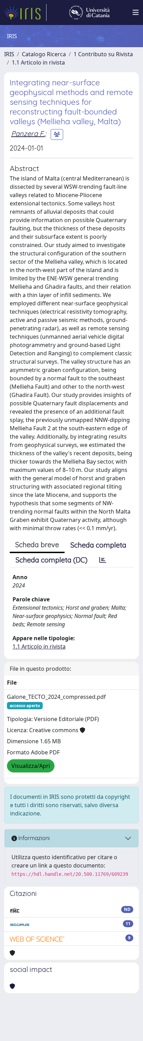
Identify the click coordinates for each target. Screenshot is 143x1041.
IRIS (9, 54)
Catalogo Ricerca (44, 54)
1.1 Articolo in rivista (38, 62)
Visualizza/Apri (30, 766)
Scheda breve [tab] (37, 544)
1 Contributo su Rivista (103, 54)
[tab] (102, 560)
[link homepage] (25, 12)
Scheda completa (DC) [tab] (51, 560)
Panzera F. (28, 133)
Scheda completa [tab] (98, 545)
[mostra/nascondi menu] (136, 12)
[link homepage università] (89, 12)
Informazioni (33, 838)
